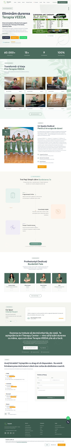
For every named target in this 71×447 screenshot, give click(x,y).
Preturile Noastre (28, 437)
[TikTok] (13, 435)
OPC (56, 434)
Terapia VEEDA (27, 427)
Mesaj (38, 389)
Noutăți (19, 2)
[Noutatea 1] (64, 33)
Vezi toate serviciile (35, 115)
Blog (44, 2)
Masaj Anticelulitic (28, 430)
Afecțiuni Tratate (29, 2)
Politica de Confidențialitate (59, 428)
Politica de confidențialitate (22, 442)
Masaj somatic (27, 434)
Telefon (38, 384)
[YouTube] (11, 435)
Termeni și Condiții (58, 427)
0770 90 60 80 (9, 379)
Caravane (36, 2)
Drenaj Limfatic (27, 435)
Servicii (23, 2)
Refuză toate (53, 444)
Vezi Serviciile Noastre (34, 245)
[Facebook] (8, 435)
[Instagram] (5, 435)
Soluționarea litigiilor (58, 435)
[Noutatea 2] (65, 33)
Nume (38, 379)
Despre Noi (42, 427)
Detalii (20, 92)
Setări (47, 444)
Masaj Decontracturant (29, 432)
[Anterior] (34, 24)
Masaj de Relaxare (28, 428)
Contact (48, 2)
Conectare (55, 2)
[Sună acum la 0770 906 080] (68, 422)
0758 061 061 (9, 389)
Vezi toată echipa (34, 297)
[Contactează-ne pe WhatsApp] (68, 418)
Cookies (56, 430)
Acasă (15, 2)
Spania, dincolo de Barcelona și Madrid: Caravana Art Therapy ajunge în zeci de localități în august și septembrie (14, 25)
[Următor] (67, 24)
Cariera (41, 434)
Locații (41, 2)
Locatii (41, 435)
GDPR (56, 432)
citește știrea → (5, 35)
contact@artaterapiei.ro (12, 416)
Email (52, 379)
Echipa (41, 428)
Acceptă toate (61, 444)
